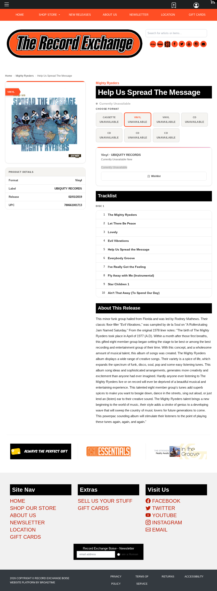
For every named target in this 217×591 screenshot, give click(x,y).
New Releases (80, 14)
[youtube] (189, 44)
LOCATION (168, 14)
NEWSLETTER (138, 14)
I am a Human (129, 554)
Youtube (164, 515)
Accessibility (194, 576)
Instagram (166, 522)
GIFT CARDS (197, 14)
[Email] (203, 44)
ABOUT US (110, 14)
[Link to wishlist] (174, 6)
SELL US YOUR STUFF (105, 501)
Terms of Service (141, 580)
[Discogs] (160, 44)
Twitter (163, 508)
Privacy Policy (115, 580)
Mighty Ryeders (25, 75)
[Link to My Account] (196, 6)
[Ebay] (153, 44)
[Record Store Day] (167, 44)
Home (8, 75)
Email (159, 530)
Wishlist (156, 176)
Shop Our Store (33, 508)
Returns (168, 576)
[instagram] (196, 44)
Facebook (165, 501)
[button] (49, 15)
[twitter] (181, 44)
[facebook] (174, 44)
